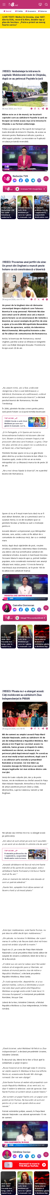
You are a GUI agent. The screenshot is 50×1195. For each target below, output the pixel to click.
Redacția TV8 (20, 176)
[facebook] (35, 109)
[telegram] (43, 109)
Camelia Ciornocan (23, 605)
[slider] (25, 169)
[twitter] (39, 109)
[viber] (47, 109)
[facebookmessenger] (32, 109)
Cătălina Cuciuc (21, 1152)
